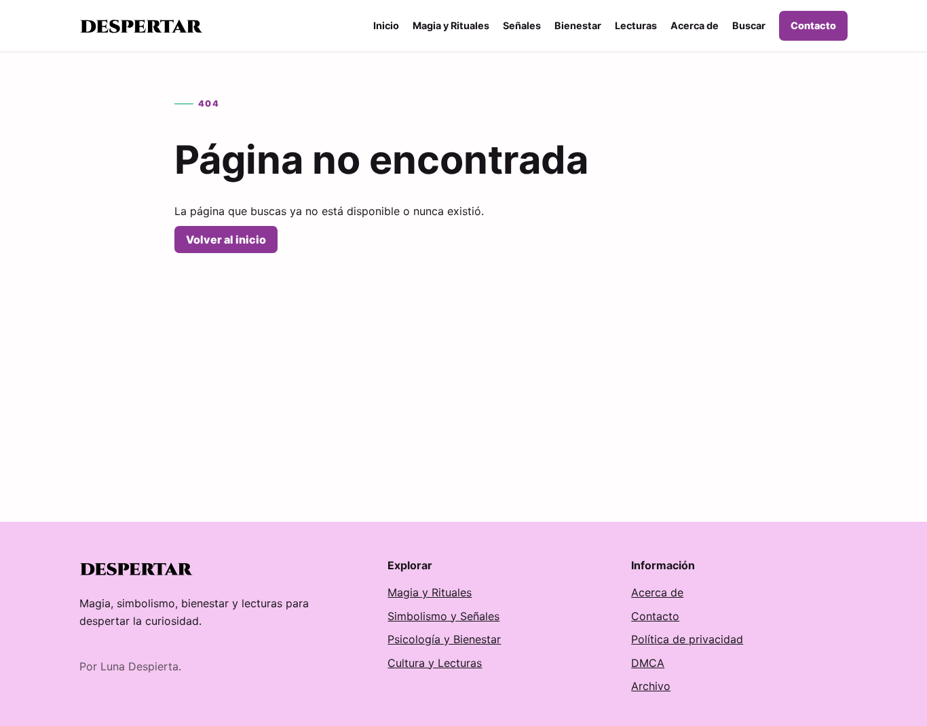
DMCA (647, 663)
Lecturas (636, 25)
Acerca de (694, 25)
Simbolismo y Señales (443, 616)
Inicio (386, 25)
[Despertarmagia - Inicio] (142, 26)
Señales (522, 25)
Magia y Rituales (451, 25)
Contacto (813, 25)
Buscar (748, 25)
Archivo (650, 686)
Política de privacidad (687, 639)
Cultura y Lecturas (434, 663)
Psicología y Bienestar (444, 639)
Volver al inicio (226, 239)
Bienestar (577, 25)
